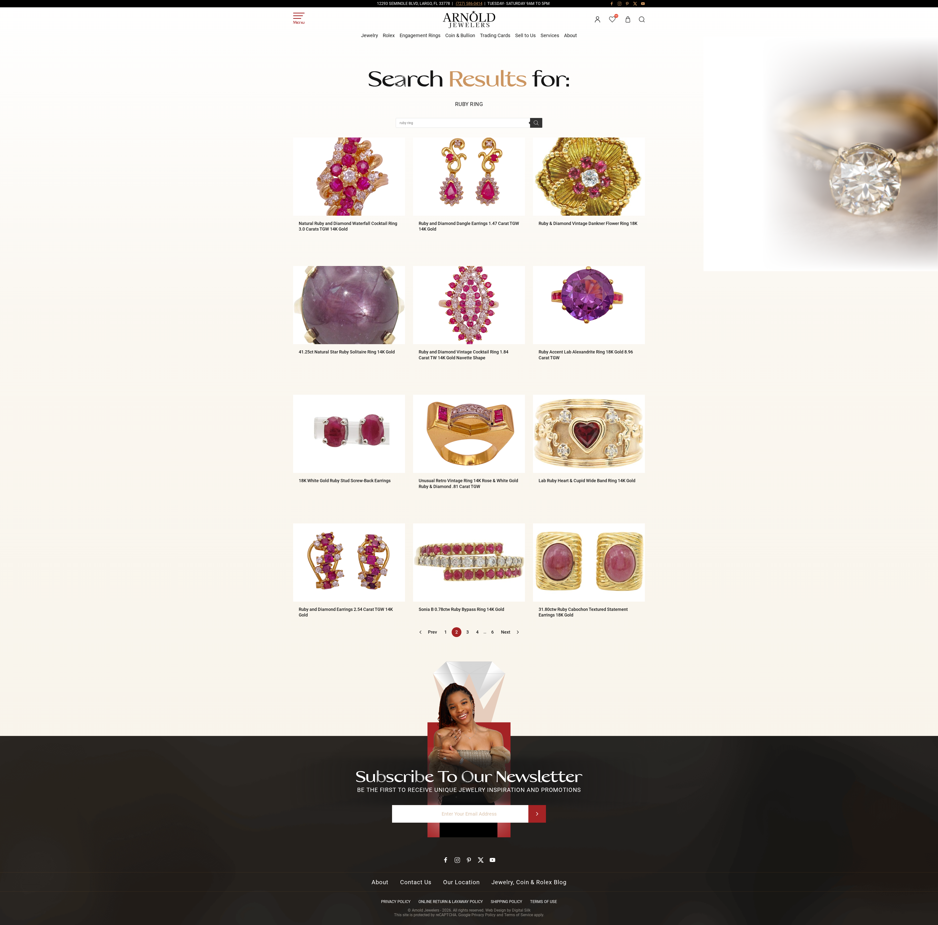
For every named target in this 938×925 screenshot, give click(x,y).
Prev (432, 632)
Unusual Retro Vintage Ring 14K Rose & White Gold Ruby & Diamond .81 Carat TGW (468, 483)
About (570, 35)
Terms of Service (518, 915)
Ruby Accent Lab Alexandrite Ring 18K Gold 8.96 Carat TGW (586, 354)
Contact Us (416, 882)
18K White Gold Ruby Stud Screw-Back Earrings (345, 480)
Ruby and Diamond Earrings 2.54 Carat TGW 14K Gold (346, 612)
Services (550, 35)
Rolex (389, 35)
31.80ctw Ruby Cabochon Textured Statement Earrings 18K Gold (583, 612)
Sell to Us (525, 35)
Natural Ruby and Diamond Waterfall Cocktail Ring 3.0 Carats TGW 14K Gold (348, 226)
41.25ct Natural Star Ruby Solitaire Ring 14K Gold (347, 351)
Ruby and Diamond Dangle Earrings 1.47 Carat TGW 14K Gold (469, 226)
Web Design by (508, 910)
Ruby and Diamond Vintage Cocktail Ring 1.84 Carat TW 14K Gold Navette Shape (463, 354)
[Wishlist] (612, 19)
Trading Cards (495, 35)
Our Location (461, 882)
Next (505, 632)
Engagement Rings (420, 35)
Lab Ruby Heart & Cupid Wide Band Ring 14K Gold (587, 480)
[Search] (536, 123)
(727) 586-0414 (469, 3)
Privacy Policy (396, 901)
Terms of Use (543, 901)
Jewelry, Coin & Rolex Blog (528, 882)
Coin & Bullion (460, 35)
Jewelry (369, 35)
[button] (642, 19)
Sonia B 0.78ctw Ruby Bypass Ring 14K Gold (461, 609)
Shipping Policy (506, 901)
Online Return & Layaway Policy (450, 901)
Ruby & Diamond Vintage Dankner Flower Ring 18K (588, 223)
